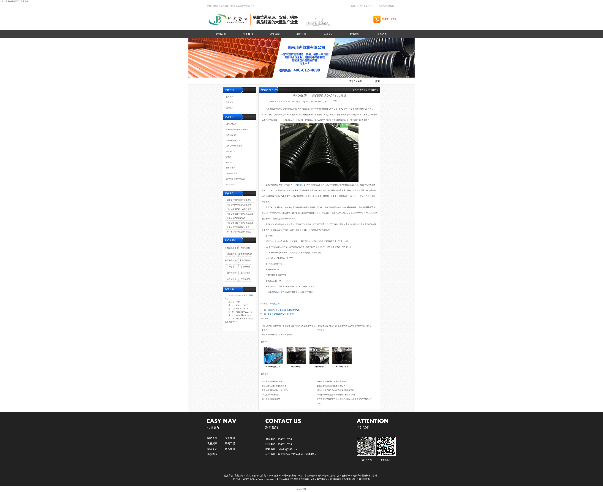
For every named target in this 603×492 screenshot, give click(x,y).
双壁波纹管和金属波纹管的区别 (275, 390)
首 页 (354, 90)
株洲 (283, 475)
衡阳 (273, 475)
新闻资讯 (328, 34)
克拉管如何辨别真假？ (271, 399)
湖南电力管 (231, 254)
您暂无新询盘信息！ (387, 6)
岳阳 (253, 475)
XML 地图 (301, 489)
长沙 (288, 475)
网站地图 (364, 6)
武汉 (248, 475)
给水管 (231, 267)
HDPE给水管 (231, 135)
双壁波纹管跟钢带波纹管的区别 (281, 314)
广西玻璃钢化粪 (231, 248)
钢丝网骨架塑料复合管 (14, 132)
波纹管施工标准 (342, 366)
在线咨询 (382, 34)
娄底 (263, 475)
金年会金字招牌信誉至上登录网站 (14, 1)
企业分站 (355, 6)
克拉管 (14, 106)
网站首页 (221, 34)
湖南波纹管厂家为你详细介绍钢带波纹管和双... (336, 390)
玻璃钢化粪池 (14, 123)
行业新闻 (13, 55)
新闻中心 (363, 90)
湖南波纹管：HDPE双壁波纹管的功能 (284, 310)
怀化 (258, 475)
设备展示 (275, 34)
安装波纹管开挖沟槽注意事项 (274, 386)
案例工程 (301, 34)
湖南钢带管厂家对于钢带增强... (240, 200)
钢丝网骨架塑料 (231, 260)
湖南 (293, 475)
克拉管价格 (245, 248)
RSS (370, 6)
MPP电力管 (14, 140)
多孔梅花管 (231, 279)
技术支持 (13, 64)
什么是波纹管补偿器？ (271, 395)
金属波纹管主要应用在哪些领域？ (331, 386)
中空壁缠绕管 (245, 260)
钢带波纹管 (231, 273)
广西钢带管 (245, 279)
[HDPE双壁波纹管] (273, 355)
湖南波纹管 (275, 304)
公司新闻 (13, 47)
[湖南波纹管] (319, 355)
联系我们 (355, 34)
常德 (268, 475)
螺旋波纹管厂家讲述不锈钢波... (240, 209)
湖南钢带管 (245, 267)
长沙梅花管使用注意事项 (272, 381)
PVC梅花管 (14, 89)
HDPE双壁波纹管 (14, 72)
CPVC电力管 (231, 124)
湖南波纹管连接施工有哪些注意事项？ (278, 334)
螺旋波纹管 (296, 366)
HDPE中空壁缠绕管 (14, 81)
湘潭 (278, 475)
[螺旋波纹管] (296, 355)
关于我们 (248, 34)
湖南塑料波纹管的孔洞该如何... (240, 205)
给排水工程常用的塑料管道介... (240, 232)
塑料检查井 (14, 115)
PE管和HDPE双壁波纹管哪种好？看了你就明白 (336, 395)
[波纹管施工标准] (342, 355)
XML (375, 6)
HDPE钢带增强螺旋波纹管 (237, 129)
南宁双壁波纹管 (245, 254)
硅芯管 (14, 98)
